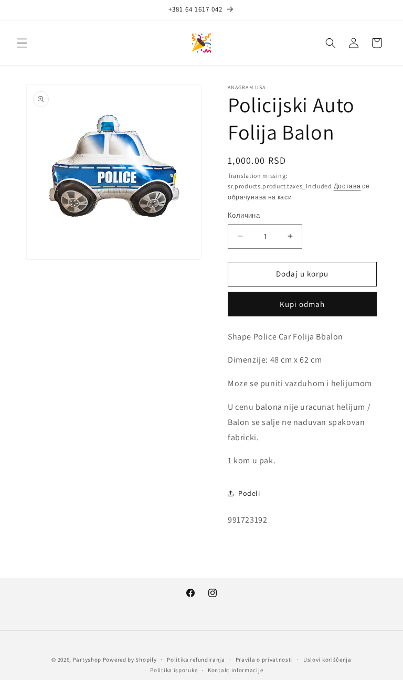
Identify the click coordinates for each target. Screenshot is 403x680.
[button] (22, 43)
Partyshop (87, 659)
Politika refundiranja (196, 659)
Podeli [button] (249, 493)
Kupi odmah (302, 304)
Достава (347, 186)
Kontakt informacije (235, 670)
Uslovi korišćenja (327, 659)
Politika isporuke (173, 670)
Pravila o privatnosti (264, 659)
